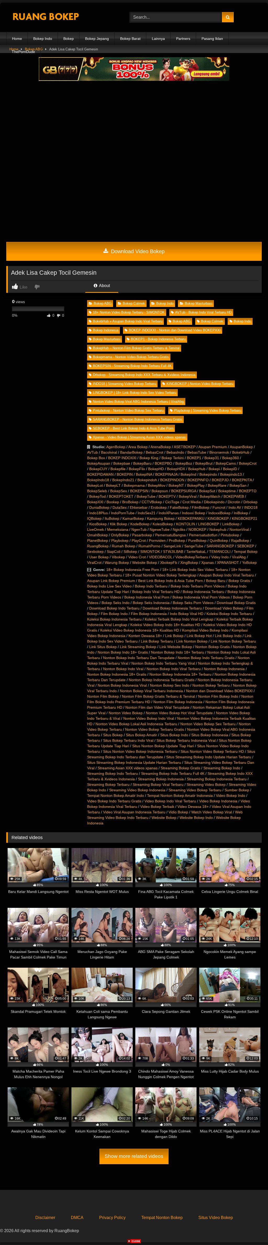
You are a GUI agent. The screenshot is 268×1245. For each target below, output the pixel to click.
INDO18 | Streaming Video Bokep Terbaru (124, 384)
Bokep (68, 38)
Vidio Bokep (178, 812)
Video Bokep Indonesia (218, 801)
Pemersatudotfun (203, 535)
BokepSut (207, 491)
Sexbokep (95, 551)
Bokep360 (230, 458)
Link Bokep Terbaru (157, 641)
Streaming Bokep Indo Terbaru (112, 773)
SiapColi (113, 551)
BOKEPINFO (198, 480)
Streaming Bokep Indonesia (161, 779)
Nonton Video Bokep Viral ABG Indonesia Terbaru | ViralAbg (138, 402)
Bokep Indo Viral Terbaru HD (156, 592)
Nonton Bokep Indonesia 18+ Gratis (116, 674)
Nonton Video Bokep (126, 713)
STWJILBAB (173, 551)
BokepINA (144, 474)
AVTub (92, 452)
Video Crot (137, 557)
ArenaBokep (160, 447)
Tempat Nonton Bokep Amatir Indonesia (180, 795)
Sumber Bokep (237, 790)
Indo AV (234, 507)
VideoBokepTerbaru (191, 557)
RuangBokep (98, 546)
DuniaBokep (99, 507)
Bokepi (214, 469)
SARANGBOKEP (220, 546)
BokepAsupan (98, 463)
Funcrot (219, 507)
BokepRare (217, 485)
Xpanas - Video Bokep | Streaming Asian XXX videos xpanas (139, 437)
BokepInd (188, 474)
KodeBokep (139, 524)
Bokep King (148, 458)
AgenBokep (115, 447)
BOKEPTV (167, 496)
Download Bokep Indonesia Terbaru (172, 608)
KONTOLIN (185, 524)
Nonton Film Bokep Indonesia (177, 702)
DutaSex (120, 507)
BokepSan (238, 485)
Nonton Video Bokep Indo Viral (148, 718)
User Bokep (99, 557)
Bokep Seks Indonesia (151, 603)
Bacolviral (109, 452)
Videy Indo (220, 557)
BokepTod (97, 496)
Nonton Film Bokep (103, 696)
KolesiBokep (163, 524)
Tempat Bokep (246, 551)
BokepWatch (210, 496)
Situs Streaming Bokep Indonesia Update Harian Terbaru (134, 762)
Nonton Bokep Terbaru (211, 685)
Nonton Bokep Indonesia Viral (122, 685)
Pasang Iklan (212, 38)
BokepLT (113, 485)
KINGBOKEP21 (244, 518)
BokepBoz (183, 463)
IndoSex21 (146, 513)
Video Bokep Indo (230, 795)
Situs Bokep (113, 735)
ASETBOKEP (185, 447)
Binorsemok (219, 452)
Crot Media (191, 502)
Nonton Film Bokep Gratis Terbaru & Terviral (158, 696)
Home (17, 38)
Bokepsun (160, 491)
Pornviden (157, 540)
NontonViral (239, 529)
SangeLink (172, 546)
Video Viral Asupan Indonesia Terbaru (134, 812)
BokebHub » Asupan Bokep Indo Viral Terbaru (127, 321)
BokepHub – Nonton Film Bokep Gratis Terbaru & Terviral (136, 348)
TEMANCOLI (220, 551)
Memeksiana (117, 529)
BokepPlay (196, 485)
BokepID (230, 469)
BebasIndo (175, 452)
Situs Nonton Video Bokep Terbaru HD (212, 751)
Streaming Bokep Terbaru (108, 784)
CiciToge (172, 502)
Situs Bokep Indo (174, 735)
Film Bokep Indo (114, 614)
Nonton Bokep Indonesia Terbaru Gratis (161, 680)
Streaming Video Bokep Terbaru (195, 790)
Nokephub (217, 529)
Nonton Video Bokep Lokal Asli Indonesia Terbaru (136, 724)
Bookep (113, 502)
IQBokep (94, 518)
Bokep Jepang (97, 38)
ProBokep (177, 540)
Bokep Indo (42, 38)
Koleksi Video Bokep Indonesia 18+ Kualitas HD (139, 630)
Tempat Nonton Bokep (162, 1217)
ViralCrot (94, 562)
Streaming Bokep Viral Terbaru (158, 784)
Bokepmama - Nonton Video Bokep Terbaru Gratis (131, 357)
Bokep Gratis (239, 581)
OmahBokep (97, 535)
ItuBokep (112, 518)
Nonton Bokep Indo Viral (123, 669)
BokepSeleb (97, 491)
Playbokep (120, 540)
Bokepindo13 (231, 474)
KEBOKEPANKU (191, 518)
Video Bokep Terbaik (157, 806)
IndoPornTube (123, 513)
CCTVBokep (152, 502)
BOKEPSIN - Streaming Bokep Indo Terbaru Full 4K (132, 366)
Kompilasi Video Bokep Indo (205, 630)
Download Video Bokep (137, 251)
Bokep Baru (215, 581)
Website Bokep (144, 562)
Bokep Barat (130, 38)
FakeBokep (179, 507)
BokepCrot (247, 463)
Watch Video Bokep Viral (211, 812)
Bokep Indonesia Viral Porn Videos (201, 597)
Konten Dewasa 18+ (145, 636)
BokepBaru (142, 463)
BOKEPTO (247, 491)
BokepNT (176, 485)
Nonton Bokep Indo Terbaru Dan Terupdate (139, 658)
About (104, 285)
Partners (183, 38)
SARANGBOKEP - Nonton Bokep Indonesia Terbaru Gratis (137, 419)
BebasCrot (154, 452)
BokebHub (240, 452)
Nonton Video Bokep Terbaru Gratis (154, 729)
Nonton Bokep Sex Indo (169, 685)
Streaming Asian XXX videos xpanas (128, 768)
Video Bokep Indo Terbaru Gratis (114, 801)
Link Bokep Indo (228, 636)
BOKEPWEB (234, 496)
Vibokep (118, 557)
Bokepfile (118, 469)
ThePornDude (23, 52)
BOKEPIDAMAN (100, 474)
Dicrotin (234, 502)
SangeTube (193, 546)
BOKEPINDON (172, 480)
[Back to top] (252, 1229)
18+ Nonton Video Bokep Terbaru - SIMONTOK (129, 312)
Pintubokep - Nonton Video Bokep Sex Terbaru (128, 410)
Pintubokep (230, 535)
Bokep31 (211, 458)
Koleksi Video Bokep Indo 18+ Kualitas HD (165, 625)
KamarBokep (133, 518)
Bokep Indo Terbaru (151, 586)
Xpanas (207, 562)
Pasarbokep (142, 535)
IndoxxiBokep (219, 513)
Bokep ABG (102, 303)
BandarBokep (131, 452)
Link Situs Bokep (103, 647)
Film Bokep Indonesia (149, 614)
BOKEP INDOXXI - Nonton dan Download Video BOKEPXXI (175, 330)
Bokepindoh (147, 480)
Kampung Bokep (161, 518)
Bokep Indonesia (105, 330)
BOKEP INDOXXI (122, 458)
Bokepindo (208, 474)
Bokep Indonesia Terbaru (203, 592)
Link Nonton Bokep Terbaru (233, 641)
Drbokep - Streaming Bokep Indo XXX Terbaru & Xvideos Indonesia (144, 375)
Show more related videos (134, 1156)
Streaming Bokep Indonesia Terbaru (217, 779)
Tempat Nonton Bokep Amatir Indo (115, 795)
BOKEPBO (163, 463)
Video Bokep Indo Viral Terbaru (170, 801)
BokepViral (188, 496)
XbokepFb (168, 562)
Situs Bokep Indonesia (209, 735)
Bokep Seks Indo (116, 603)
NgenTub (139, 529)
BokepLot (95, 485)
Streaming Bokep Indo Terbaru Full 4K (172, 773)
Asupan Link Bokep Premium (111, 581)
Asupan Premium (212, 447)
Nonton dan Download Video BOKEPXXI (219, 691)
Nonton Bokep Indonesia (224, 669)
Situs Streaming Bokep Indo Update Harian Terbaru (208, 757)
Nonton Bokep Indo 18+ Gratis (123, 652)
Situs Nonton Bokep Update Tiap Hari (163, 746)
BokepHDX (176, 469)
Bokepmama (134, 485)
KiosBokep (98, 524)
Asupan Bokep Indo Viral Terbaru (226, 575)
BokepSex (118, 491)
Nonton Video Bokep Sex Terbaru (208, 724)
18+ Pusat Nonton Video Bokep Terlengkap (160, 575)
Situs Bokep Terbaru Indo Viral (128, 740)
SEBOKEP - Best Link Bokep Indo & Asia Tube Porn (133, 428)
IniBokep (241, 513)
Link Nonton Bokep (192, 641)
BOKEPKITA (242, 480)
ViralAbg (239, 557)
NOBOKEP (197, 529)
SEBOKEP (245, 546)
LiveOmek (95, 529)
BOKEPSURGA (183, 491)
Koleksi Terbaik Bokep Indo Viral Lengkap (179, 619)
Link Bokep (174, 636)
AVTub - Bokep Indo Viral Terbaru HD (203, 312)
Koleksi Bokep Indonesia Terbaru (114, 619)
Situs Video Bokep (215, 1217)
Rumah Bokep (123, 546)
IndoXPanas (169, 513)
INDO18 (251, 507)
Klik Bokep (118, 524)
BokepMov (156, 485)
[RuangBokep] (59, 17)
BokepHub (196, 469)
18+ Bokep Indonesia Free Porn (132, 570)
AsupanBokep (241, 447)
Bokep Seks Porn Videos (193, 603)
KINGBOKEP (218, 518)
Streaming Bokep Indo (221, 768)
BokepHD (156, 469)
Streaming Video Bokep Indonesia (137, 790)
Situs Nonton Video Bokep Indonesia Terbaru (140, 751)
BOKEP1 (194, 458)
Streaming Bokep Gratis (180, 768)
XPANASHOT (228, 562)
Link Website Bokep (175, 647)
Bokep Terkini (172, 458)
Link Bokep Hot (199, 636)
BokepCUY (98, 469)
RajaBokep (240, 540)
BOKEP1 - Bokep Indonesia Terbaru (158, 339)
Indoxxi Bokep (193, 513)
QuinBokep (219, 540)
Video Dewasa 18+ (193, 806)
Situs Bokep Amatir (141, 735)
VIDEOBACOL (160, 557)
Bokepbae (121, 463)
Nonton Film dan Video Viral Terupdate (157, 707)
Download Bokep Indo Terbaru (114, 608)
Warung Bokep (117, 562)
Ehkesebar (139, 507)
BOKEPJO (220, 480)
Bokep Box (96, 458)
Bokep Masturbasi (198, 303)
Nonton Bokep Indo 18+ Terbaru (177, 652)
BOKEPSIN (139, 491)
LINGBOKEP (208, 524)
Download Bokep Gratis (236, 603)
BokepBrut (204, 463)
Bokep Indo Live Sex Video (109, 586)
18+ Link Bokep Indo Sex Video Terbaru (195, 570)
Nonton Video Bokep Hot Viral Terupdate (179, 713)
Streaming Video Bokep (206, 784)
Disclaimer (45, 1217)
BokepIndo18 (98, 480)
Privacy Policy (112, 1217)
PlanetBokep (97, 540)
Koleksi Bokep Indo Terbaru (229, 614)
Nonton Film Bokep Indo (218, 696)
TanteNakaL (196, 551)
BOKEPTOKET (121, 496)
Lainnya (158, 38)
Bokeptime (227, 491)
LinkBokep (230, 524)
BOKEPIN (125, 474)
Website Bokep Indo (196, 817)
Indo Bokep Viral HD (186, 614)
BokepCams (226, 463)
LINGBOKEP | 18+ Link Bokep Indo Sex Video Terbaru (134, 393)
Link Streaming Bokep (138, 647)
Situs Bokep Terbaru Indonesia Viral (186, 740)
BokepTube (146, 496)
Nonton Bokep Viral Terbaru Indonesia (151, 691)
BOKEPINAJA (166, 474)
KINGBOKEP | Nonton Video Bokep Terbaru (199, 384)
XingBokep (189, 562)
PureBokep (197, 540)
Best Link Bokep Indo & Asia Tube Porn (170, 581)
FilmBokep (200, 507)
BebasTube (196, 452)
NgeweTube (160, 529)
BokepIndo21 (123, 480)
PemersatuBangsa (170, 535)
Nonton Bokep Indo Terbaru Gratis (206, 658)
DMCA (77, 1217)
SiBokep (130, 551)
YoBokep (249, 562)
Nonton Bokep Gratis (212, 647)
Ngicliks (179, 529)
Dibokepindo (214, 502)
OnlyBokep (120, 535)
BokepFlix (137, 469)
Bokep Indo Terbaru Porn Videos (198, 586)
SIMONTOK (150, 551)
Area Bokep (138, 447)
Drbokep (250, 502)
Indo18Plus (98, 513)
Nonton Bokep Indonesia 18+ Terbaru (180, 674)
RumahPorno (149, 546)
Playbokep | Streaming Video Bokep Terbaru (207, 410)
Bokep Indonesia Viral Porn (146, 597)
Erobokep (159, 507)
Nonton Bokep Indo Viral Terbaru (174, 669)
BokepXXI (95, 502)
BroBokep (130, 502)
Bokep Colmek (134, 303)
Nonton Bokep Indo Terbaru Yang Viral (163, 663)
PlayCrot (139, 540)
